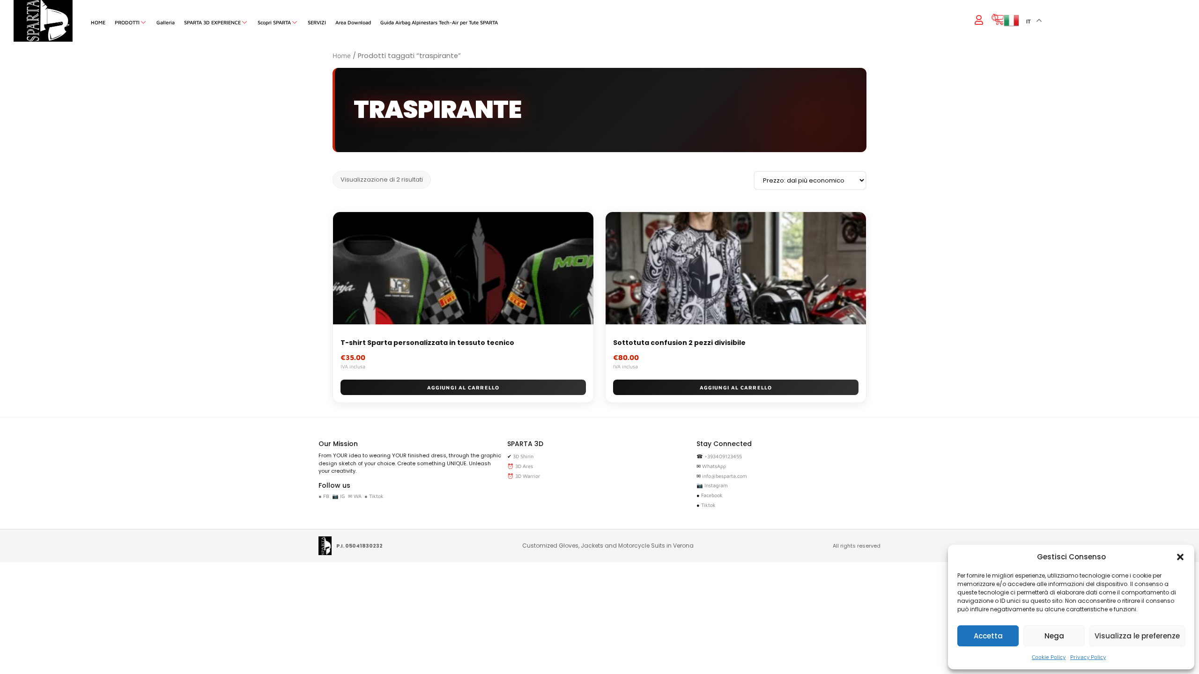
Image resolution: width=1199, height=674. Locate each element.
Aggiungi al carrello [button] (463, 387)
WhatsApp (714, 466)
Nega (1054, 636)
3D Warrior (527, 476)
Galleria (165, 22)
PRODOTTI (127, 22)
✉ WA (355, 496)
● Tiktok (374, 496)
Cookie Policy (1049, 656)
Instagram (716, 485)
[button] (1180, 557)
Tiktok (708, 505)
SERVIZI (317, 22)
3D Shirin (523, 456)
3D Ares (524, 466)
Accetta (988, 636)
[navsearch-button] (996, 19)
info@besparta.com (724, 476)
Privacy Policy (1088, 656)
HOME (98, 22)
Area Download (353, 22)
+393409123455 (723, 456)
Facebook (712, 495)
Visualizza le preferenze (1137, 636)
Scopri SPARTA (274, 22)
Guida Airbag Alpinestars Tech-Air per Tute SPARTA (439, 22)
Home (342, 55)
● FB (323, 496)
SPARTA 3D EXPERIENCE (212, 22)
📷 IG (338, 496)
